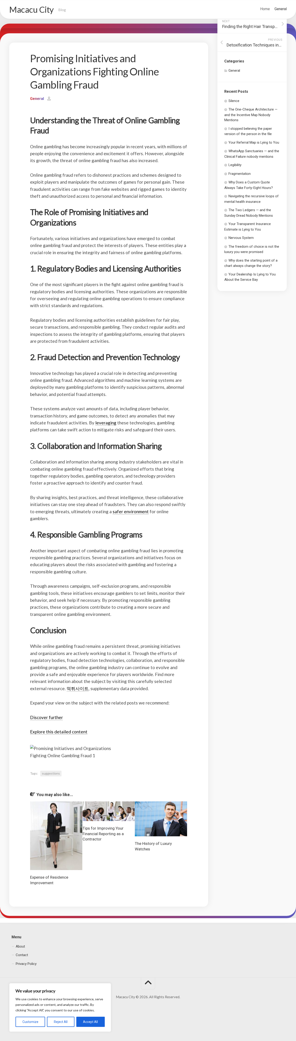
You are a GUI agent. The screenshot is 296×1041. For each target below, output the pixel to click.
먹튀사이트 (78, 688)
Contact (22, 955)
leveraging (105, 422)
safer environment (131, 511)
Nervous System (241, 238)
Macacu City (31, 9)
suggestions (51, 773)
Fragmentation (239, 174)
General (280, 9)
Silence (233, 101)
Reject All (61, 1022)
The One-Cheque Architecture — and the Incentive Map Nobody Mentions (251, 114)
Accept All (90, 1022)
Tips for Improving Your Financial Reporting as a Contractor (103, 834)
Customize (30, 1022)
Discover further (46, 717)
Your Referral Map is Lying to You (253, 142)
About (20, 946)
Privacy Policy (26, 963)
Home (265, 9)
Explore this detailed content (58, 731)
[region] (60, 1007)
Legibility (234, 165)
